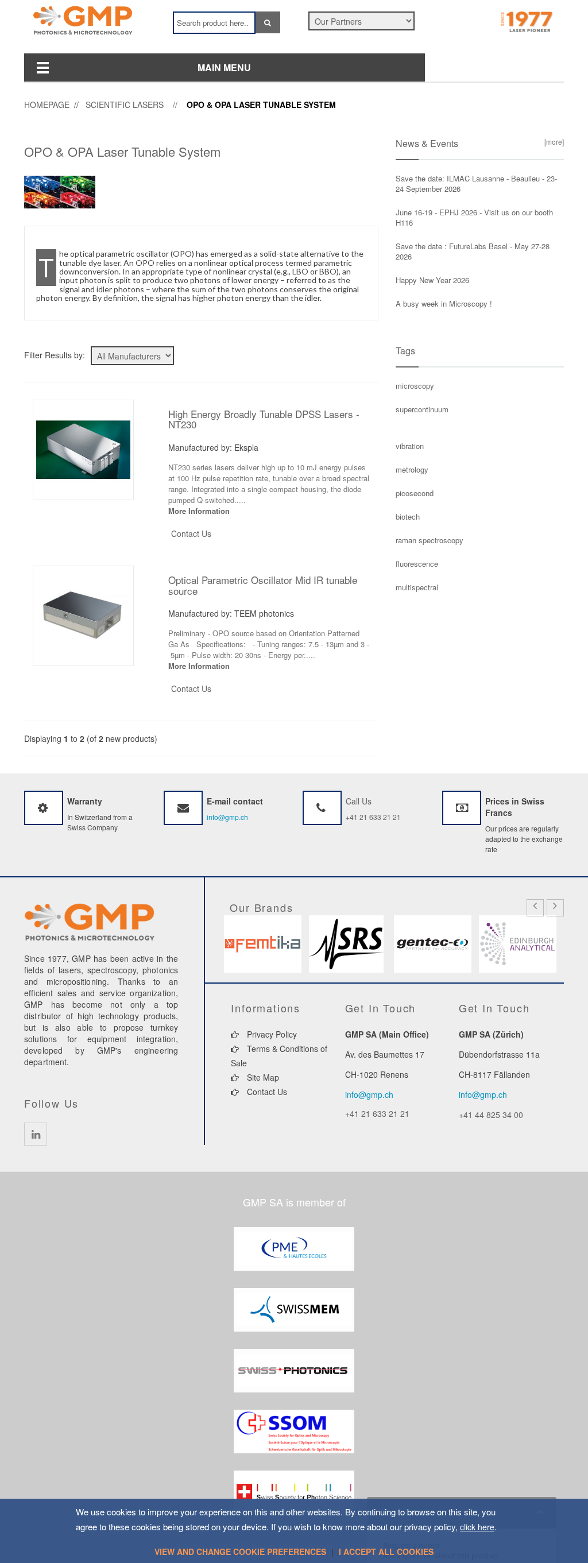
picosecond (415, 493)
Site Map (262, 1077)
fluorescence (417, 563)
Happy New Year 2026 (432, 279)
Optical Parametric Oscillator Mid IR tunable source (262, 585)
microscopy (415, 385)
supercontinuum (422, 409)
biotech (408, 516)
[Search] (268, 22)
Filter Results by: (54, 355)
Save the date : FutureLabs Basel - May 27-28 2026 (473, 251)
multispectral (417, 587)
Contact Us (191, 533)
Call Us (359, 801)
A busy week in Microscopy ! (444, 303)
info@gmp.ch (227, 817)
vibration (410, 445)
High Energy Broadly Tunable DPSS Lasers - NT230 (263, 419)
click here (477, 1527)
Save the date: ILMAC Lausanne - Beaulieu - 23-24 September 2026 (476, 183)
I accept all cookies (386, 1551)
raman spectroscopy (429, 540)
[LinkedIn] (35, 1134)
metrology (412, 469)
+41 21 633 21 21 (373, 817)
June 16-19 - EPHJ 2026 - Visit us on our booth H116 (474, 217)
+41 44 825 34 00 (491, 1114)
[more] (552, 141)
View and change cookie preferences (240, 1551)
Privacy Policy (271, 1034)
